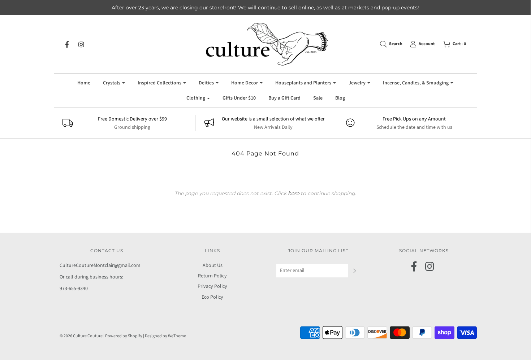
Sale (318, 98)
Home (83, 83)
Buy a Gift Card (284, 98)
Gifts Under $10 (239, 98)
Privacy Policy (212, 286)
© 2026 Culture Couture (81, 336)
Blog (340, 98)
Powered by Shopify (123, 336)
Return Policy (212, 276)
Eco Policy (212, 297)
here (293, 193)
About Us (213, 265)
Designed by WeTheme (165, 336)
